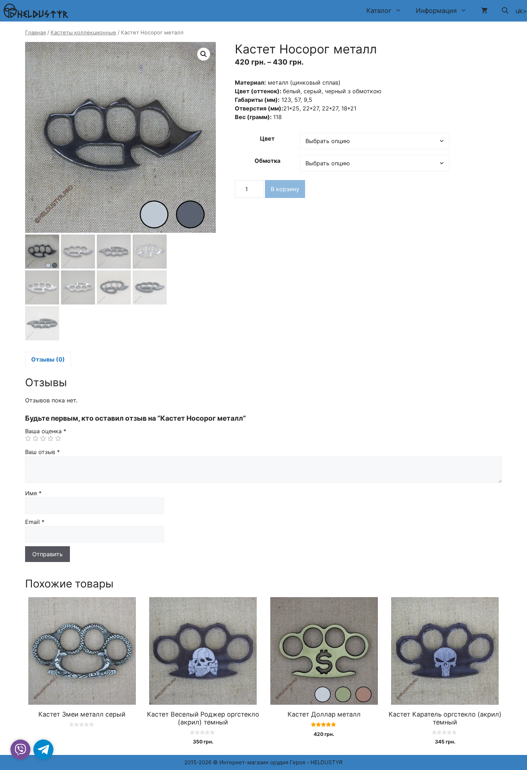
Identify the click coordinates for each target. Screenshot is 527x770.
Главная (35, 32)
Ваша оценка (45, 431)
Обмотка (267, 160)
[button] (505, 11)
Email (34, 521)
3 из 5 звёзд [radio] (43, 438)
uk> (521, 11)
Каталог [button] (378, 10)
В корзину (285, 189)
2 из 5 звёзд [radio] (35, 438)
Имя (33, 493)
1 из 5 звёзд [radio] (28, 438)
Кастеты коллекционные (83, 32)
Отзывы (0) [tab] (48, 359)
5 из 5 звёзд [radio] (58, 438)
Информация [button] (436, 10)
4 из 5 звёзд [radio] (50, 438)
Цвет (267, 138)
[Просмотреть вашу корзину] (484, 11)
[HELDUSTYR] (36, 11)
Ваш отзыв (42, 451)
